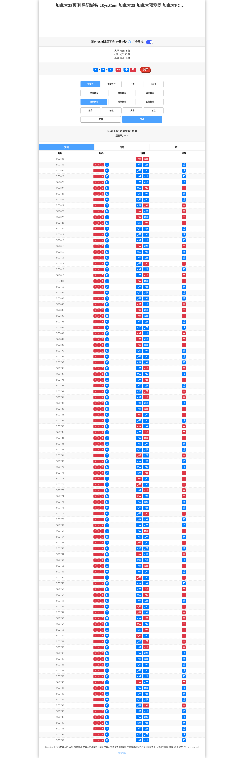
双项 (101, 119)
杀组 (112, 110)
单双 (154, 110)
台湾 (132, 84)
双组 (142, 119)
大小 (132, 110)
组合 (90, 110)
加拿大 (90, 84)
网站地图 (122, 753)
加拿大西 (112, 84)
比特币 (154, 84)
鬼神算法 (94, 102)
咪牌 (145, 69)
